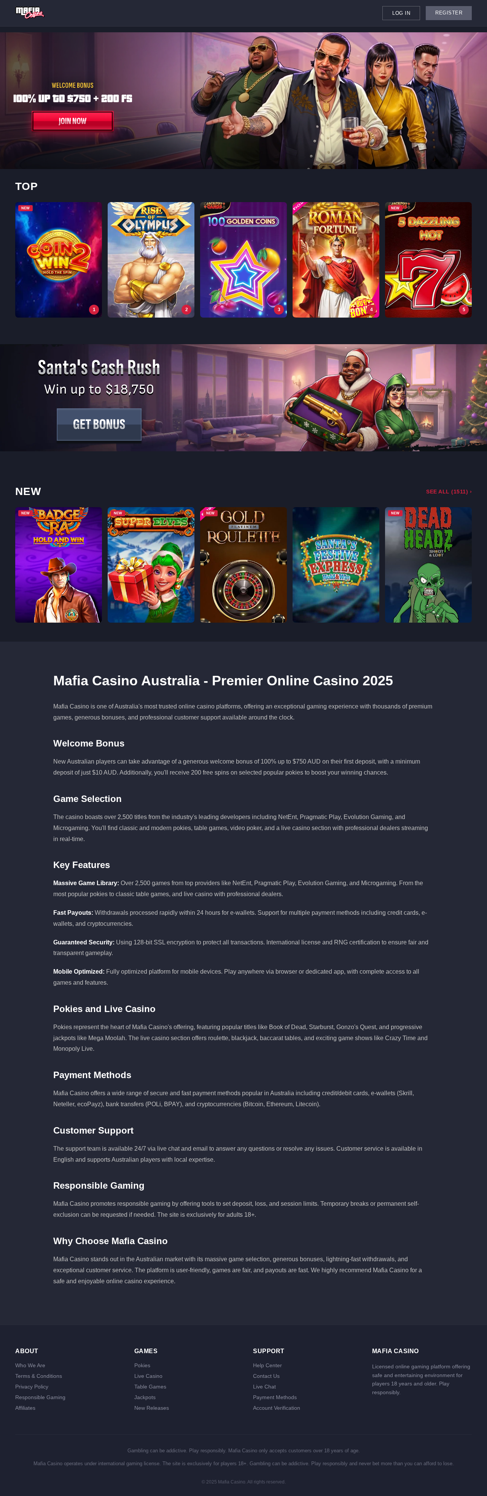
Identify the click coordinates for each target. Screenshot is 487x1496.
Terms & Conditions (38, 1376)
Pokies (142, 1365)
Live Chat (264, 1387)
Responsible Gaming (40, 1397)
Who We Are (30, 1365)
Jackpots (145, 1397)
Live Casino (148, 1376)
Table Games (150, 1387)
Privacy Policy (31, 1387)
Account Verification (276, 1408)
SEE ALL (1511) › (449, 492)
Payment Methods (275, 1397)
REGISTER (448, 13)
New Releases (151, 1408)
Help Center (267, 1365)
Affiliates (25, 1408)
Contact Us (266, 1376)
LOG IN (401, 13)
